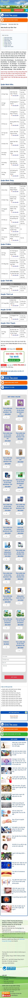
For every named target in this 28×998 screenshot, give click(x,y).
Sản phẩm (6, 979)
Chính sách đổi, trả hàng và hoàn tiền (12, 993)
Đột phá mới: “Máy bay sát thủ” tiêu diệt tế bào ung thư (19, 864)
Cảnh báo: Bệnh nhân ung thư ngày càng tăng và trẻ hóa (19, 769)
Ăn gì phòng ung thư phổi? (19, 897)
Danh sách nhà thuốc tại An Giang (11, 689)
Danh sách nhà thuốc (9, 981)
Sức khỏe (14, 739)
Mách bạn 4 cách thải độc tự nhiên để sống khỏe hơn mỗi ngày (19, 744)
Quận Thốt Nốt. (7, 42)
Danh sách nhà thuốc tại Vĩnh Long (11, 702)
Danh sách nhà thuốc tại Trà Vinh (11, 696)
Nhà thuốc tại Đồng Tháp (9, 691)
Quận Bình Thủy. (7, 39)
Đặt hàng (14, 677)
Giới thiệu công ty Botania (10, 977)
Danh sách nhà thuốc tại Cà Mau (11, 704)
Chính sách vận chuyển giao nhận (12, 989)
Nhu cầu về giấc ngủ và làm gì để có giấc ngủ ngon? (18, 907)
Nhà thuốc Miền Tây (13, 24)
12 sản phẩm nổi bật (8, 983)
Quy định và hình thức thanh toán (12, 988)
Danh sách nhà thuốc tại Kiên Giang (12, 705)
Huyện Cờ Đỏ (7, 45)
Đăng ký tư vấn (18, 10)
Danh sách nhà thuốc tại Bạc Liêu (11, 694)
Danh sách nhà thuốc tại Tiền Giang (12, 698)
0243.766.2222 (6, 10)
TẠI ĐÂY (19, 349)
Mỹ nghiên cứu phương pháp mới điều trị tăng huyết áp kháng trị (18, 829)
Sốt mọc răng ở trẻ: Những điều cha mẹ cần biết (18, 812)
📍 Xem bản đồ (14, 95)
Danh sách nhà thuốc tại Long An (11, 693)
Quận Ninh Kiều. (7, 37)
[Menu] (26, 10)
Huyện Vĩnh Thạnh (8, 46)
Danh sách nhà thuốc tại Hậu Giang (12, 700)
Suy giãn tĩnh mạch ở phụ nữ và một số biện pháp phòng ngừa (19, 881)
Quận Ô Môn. (7, 40)
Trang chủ (4, 24)
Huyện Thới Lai (7, 43)
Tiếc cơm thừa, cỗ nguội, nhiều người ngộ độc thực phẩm (19, 787)
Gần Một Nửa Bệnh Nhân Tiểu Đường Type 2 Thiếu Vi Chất (19, 753)
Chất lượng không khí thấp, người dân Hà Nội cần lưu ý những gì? (18, 804)
